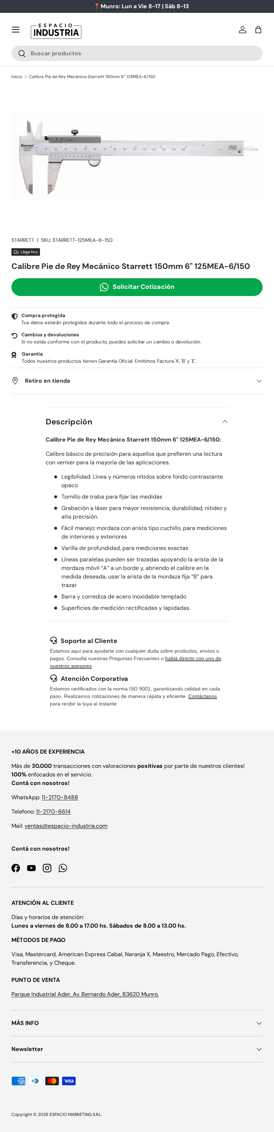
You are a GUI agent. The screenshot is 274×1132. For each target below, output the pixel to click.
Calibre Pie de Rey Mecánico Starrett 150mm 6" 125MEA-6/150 (92, 77)
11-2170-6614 (53, 811)
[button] (258, 29)
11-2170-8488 (60, 797)
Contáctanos (202, 696)
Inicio (16, 77)
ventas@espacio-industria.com (66, 826)
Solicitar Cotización (143, 286)
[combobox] (137, 53)
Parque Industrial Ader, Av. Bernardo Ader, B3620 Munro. (85, 994)
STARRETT (22, 240)
